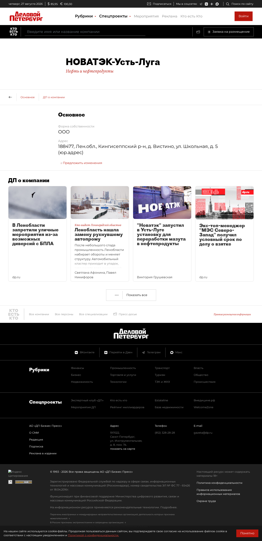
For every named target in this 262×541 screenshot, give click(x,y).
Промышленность (123, 368)
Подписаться (162, 4)
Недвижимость (82, 382)
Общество (201, 375)
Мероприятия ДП (83, 407)
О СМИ (34, 432)
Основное (28, 97)
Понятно (247, 533)
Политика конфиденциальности (219, 483)
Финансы (77, 368)
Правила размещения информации (232, 314)
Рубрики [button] (84, 16)
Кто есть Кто (191, 16)
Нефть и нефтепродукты (90, 71)
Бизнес (76, 375)
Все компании (39, 314)
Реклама (169, 16)
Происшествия (204, 382)
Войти (244, 16)
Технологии (118, 382)
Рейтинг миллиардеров (127, 407)
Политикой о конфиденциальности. (93, 535)
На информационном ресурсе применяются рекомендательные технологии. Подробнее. (113, 507)
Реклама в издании (43, 453)
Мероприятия (146, 16)
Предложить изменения (82, 163)
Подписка (36, 446)
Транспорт (162, 368)
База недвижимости (169, 407)
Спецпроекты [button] (114, 16)
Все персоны (64, 314)
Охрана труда (206, 501)
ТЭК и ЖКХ (162, 382)
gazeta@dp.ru (203, 432)
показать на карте (122, 448)
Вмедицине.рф (204, 400)
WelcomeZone (203, 407)
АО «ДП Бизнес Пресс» (45, 426)
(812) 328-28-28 (165, 432)
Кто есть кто (118, 400)
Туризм (160, 375)
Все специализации (93, 314)
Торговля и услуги (123, 375)
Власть (198, 368)
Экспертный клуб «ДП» (87, 400)
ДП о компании (54, 97)
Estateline (161, 400)
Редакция (36, 439)
